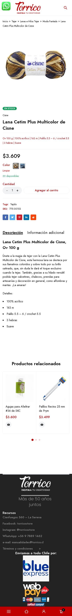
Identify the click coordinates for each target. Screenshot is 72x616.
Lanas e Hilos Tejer (29, 21)
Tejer (14, 21)
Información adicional (45, 232)
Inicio (5, 21)
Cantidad (9, 184)
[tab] (13, 232)
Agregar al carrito (46, 190)
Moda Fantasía (50, 21)
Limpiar (6, 170)
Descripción (13, 232)
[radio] (16, 166)
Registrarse (44, 611)
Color (6, 165)
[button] (9, 425)
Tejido (13, 204)
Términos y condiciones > (22, 549)
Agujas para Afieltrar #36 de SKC (18, 409)
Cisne (5, 115)
